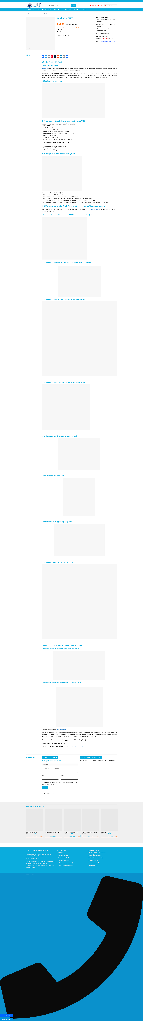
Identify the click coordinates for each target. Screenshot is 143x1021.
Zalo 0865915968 (6, 1015)
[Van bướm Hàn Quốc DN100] (72, 820)
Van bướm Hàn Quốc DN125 (89, 832)
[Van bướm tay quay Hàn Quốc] (53, 820)
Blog (84, 9)
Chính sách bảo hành (63, 857)
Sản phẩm (35, 13)
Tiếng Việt (109, 5)
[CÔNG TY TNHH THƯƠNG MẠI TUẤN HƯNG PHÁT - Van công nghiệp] (35, 5)
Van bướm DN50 (105, 832)
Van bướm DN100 (62, 729)
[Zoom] (28, 48)
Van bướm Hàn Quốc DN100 (71, 832)
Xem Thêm (34, 836)
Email (62, 775)
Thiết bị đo (57, 9)
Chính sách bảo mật (63, 855)
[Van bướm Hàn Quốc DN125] (90, 820)
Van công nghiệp (44, 9)
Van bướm (51, 13)
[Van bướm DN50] (109, 820)
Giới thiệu (60, 852)
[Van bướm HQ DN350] (34, 820)
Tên (43, 775)
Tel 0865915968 (6, 1019)
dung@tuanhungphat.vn (79, 746)
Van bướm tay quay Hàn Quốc (52, 832)
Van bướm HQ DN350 (31, 832)
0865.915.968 (98, 5)
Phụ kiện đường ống (72, 9)
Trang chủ (31, 9)
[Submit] (73, 5)
